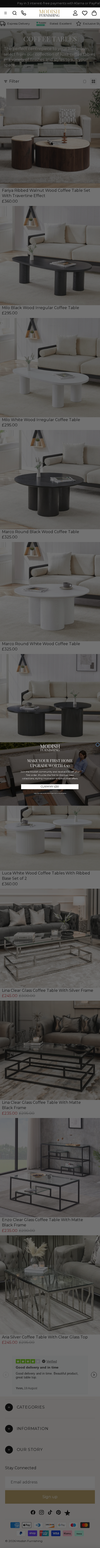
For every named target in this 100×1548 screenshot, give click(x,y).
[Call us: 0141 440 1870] (23, 13)
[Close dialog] (97, 744)
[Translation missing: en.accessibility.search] (14, 13)
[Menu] (5, 13)
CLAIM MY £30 (50, 786)
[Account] (75, 13)
